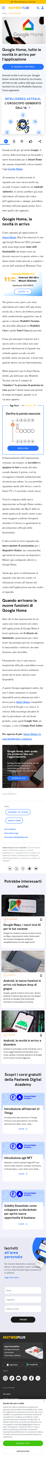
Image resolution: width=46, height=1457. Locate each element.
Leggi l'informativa (11, 1277)
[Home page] (18, 8)
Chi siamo (7, 1394)
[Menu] (3, 8)
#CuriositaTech (10, 829)
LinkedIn (10, 869)
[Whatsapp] (24, 1378)
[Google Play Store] (32, 1365)
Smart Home (9, 237)
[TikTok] (11, 1378)
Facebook (23, 869)
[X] (37, 1378)
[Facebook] (31, 1378)
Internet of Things (18, 812)
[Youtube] (18, 1378)
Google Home (15, 169)
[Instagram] (5, 1378)
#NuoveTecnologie (11, 833)
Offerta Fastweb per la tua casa (24, 2)
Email (36, 869)
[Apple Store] (12, 1365)
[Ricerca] (38, 8)
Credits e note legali (10, 1398)
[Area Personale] (43, 8)
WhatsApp (29, 869)
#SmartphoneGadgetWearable (16, 837)
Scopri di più (18, 778)
